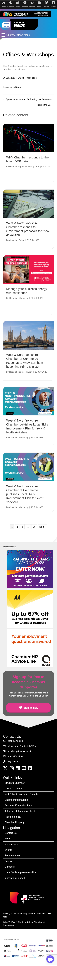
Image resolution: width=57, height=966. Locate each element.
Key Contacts (14, 761)
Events (8, 850)
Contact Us (11, 833)
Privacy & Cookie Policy (14, 913)
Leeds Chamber (13, 788)
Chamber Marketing (27, 78)
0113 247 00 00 (15, 741)
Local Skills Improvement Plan (21, 872)
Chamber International (17, 800)
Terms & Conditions (36, 913)
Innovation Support (15, 878)
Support (9, 861)
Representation (13, 855)
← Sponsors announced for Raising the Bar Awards (27, 99)
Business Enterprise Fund (19, 805)
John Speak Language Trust (20, 811)
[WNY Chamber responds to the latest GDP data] (28, 138)
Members (10, 866)
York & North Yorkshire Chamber (22, 794)
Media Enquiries (15, 756)
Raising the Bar (13, 816)
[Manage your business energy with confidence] (28, 269)
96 (34, 527)
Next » (42, 527)
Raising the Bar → (45, 105)
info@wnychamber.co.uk (19, 751)
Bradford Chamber (14, 783)
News (18, 87)
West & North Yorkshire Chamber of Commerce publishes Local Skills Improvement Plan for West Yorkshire (24, 494)
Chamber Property (14, 822)
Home (8, 838)
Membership (11, 844)
